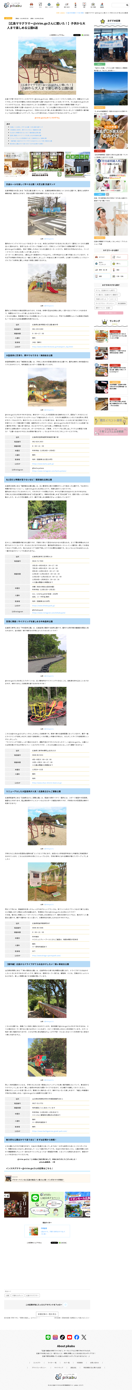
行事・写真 (120, 276)
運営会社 (73, 1368)
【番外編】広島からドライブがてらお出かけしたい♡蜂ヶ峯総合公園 (31, 141)
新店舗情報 (122, 303)
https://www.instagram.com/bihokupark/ (49, 613)
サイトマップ (58, 1368)
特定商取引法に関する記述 (92, 1368)
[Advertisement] (47, 1266)
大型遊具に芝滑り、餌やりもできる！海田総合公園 (25, 130)
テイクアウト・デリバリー (105, 303)
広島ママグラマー (32, 1295)
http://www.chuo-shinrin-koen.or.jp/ (47, 783)
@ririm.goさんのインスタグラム (47, 118)
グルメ (119, 257)
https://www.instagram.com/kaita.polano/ (49, 471)
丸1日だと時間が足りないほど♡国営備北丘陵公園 (25, 133)
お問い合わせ (94, 1363)
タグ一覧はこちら (110, 313)
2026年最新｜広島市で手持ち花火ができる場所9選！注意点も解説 (118, 387)
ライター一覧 (52, 1363)
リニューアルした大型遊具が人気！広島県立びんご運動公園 (28, 138)
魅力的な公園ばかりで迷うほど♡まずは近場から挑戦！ (27, 144)
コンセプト (36, 1363)
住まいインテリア (102, 263)
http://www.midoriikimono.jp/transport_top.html (52, 346)
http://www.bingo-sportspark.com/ (46, 955)
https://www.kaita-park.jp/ (43, 464)
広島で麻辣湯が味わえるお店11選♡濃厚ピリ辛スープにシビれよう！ (118, 370)
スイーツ (113, 299)
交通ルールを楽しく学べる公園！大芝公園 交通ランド (26, 127)
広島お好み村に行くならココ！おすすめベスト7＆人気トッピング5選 (118, 336)
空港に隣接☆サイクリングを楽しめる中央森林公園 (25, 135)
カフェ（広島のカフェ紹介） (106, 290)
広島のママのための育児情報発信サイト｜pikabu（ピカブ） (68, 1385)
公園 (7, 1295)
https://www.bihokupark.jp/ (43, 605)
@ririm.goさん (49, 239)
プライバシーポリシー (39, 1368)
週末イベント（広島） (103, 308)
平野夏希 (44, 1228)
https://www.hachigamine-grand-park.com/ (49, 1131)
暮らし (119, 263)
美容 (118, 270)
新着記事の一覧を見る (47, 1314)
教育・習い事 (103, 270)
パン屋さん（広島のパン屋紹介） (107, 295)
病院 (100, 276)
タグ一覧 (67, 1363)
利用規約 (80, 1363)
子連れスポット (17, 1295)
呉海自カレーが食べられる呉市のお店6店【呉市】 (118, 352)
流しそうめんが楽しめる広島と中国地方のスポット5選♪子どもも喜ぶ (118, 403)
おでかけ (8, 18)
